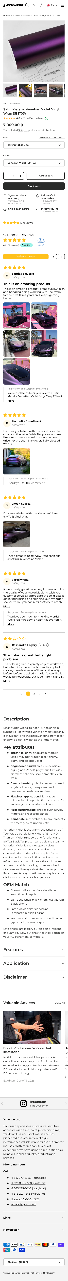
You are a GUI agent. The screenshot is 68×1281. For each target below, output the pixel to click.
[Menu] (62, 5)
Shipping (23, 130)
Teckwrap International (22, 1273)
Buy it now (34, 186)
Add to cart (45, 175)
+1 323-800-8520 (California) (28, 1183)
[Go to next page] (46, 693)
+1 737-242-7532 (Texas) (25, 1199)
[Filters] (53, 256)
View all (60, 1003)
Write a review (26, 256)
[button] (52, 5)
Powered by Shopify (45, 1273)
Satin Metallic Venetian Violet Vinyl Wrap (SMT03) (37, 15)
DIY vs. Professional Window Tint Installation (27, 1050)
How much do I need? (52, 137)
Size (5, 137)
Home (6, 15)
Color (6, 155)
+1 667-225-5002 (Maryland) (28, 1188)
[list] (34, 51)
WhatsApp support (23, 1204)
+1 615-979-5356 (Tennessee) (29, 1177)
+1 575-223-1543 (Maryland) (28, 1193)
